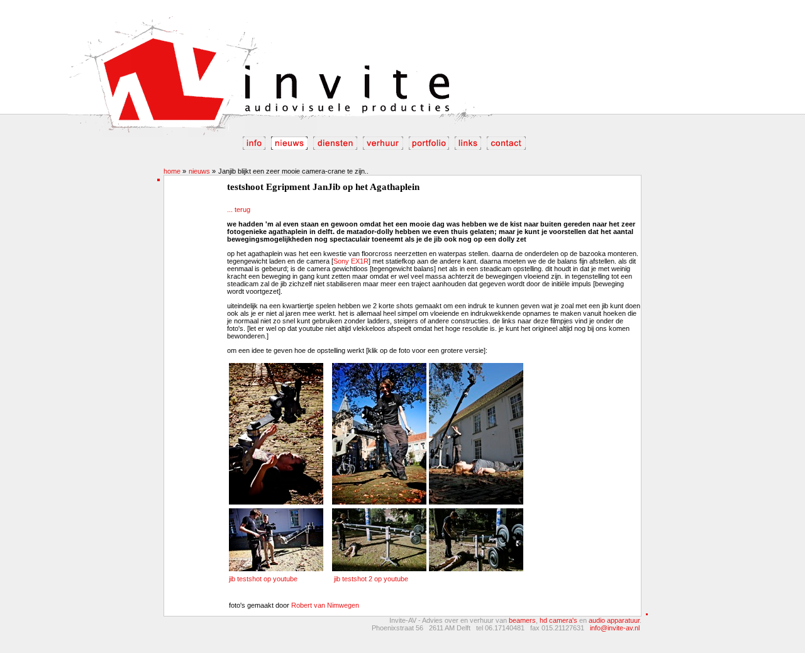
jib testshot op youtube (263, 579)
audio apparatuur (614, 620)
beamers (522, 620)
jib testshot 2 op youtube (370, 579)
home (172, 171)
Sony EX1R (351, 261)
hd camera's (558, 620)
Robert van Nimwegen (325, 605)
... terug (238, 209)
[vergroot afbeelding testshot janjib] (276, 502)
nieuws (199, 171)
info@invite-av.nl (615, 628)
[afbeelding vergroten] (476, 502)
